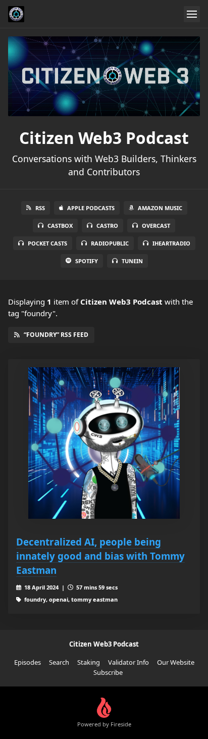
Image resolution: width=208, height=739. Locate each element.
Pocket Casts (47, 243)
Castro (107, 225)
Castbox (60, 225)
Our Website (175, 662)
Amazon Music (160, 208)
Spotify (86, 261)
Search (59, 662)
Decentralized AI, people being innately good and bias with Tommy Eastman (100, 555)
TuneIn (132, 261)
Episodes (27, 662)
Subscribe (108, 672)
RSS (40, 208)
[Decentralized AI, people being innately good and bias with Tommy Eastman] (104, 443)
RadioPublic (110, 243)
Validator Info (128, 662)
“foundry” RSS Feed (56, 334)
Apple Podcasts (91, 208)
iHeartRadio (171, 243)
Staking (88, 662)
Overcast (156, 225)
